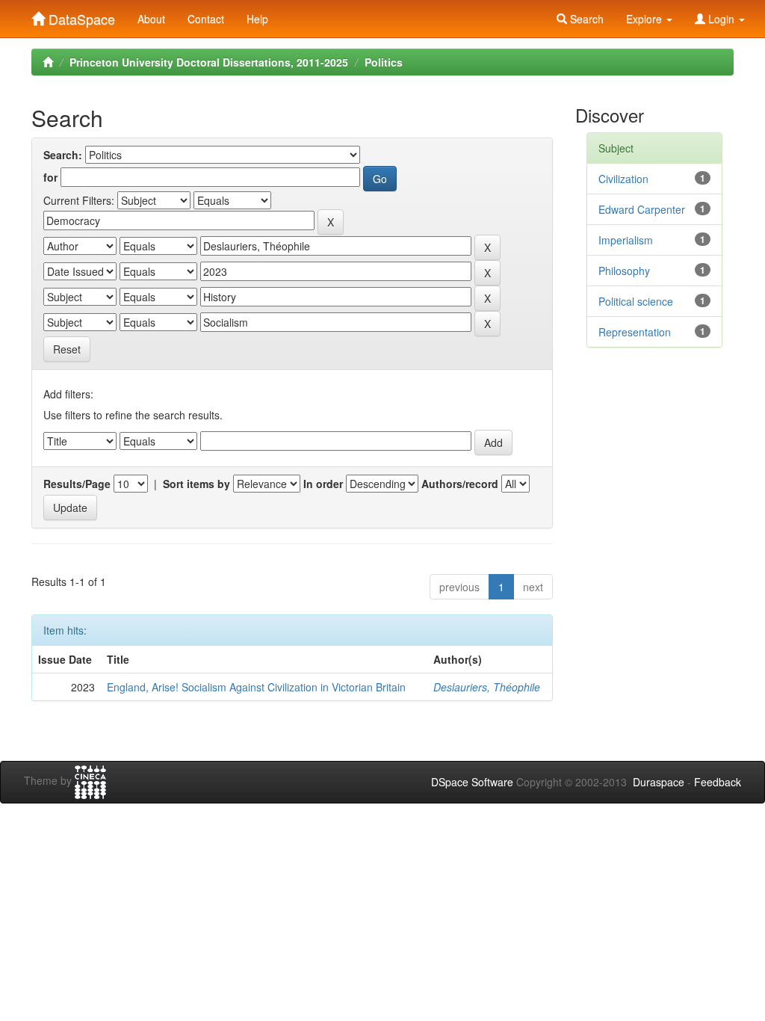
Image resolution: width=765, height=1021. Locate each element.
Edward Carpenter (641, 209)
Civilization (623, 178)
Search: (62, 154)
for (50, 177)
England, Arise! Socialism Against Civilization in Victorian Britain (256, 686)
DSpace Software (472, 781)
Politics (384, 62)
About (151, 18)
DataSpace (80, 15)
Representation (634, 331)
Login (721, 18)
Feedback (717, 781)
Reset (67, 349)
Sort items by (196, 483)
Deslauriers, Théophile (486, 686)
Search (585, 18)
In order (323, 483)
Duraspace (658, 781)
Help (257, 18)
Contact (206, 18)
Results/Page (77, 483)
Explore (645, 18)
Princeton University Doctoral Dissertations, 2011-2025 (208, 62)
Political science (635, 301)
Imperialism (625, 239)
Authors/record (459, 483)
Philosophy (624, 270)
